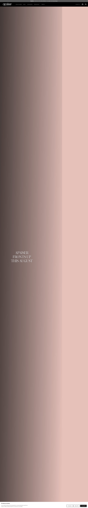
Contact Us (78, 4)
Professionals (36, 4)
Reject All (76, 505)
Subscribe (32, 1)
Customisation (30, 4)
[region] (44, 505)
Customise (70, 505)
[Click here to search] (86, 4)
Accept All (83, 505)
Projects (43, 4)
